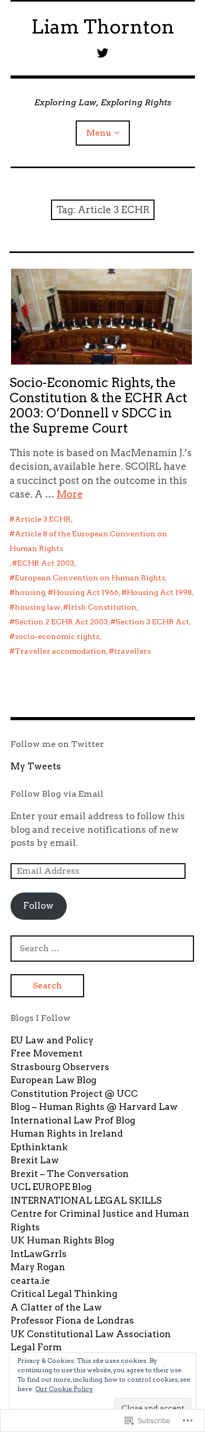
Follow (38, 905)
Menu (98, 133)
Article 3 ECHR (43, 519)
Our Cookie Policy (64, 1389)
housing (30, 592)
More (70, 494)
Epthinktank (39, 1147)
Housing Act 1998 (159, 592)
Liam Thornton (103, 26)
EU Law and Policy (52, 1040)
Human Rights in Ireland (67, 1133)
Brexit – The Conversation (70, 1174)
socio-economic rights (57, 636)
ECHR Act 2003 (45, 563)
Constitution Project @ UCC (74, 1093)
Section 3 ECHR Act (152, 622)
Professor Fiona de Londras (72, 1320)
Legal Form (36, 1347)
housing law (37, 607)
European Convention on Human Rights (90, 578)
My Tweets (36, 766)
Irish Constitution (102, 607)
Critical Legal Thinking (64, 1293)
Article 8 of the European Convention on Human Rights (88, 541)
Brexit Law (35, 1160)
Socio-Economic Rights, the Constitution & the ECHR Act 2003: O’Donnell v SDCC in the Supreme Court (98, 405)
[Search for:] (102, 948)
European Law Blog (53, 1080)
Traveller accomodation (60, 651)
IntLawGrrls (39, 1254)
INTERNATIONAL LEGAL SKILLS (86, 1200)
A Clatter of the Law (56, 1307)
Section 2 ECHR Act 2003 (61, 622)
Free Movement (47, 1053)
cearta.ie (30, 1280)
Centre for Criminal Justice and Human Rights (100, 1220)
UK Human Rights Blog (62, 1240)
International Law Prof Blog (73, 1120)
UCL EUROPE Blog (51, 1187)
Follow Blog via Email (57, 794)
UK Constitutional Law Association (91, 1334)
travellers (132, 651)
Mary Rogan (38, 1267)
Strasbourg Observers (60, 1067)
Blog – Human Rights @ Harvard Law (94, 1106)
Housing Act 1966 (86, 592)
